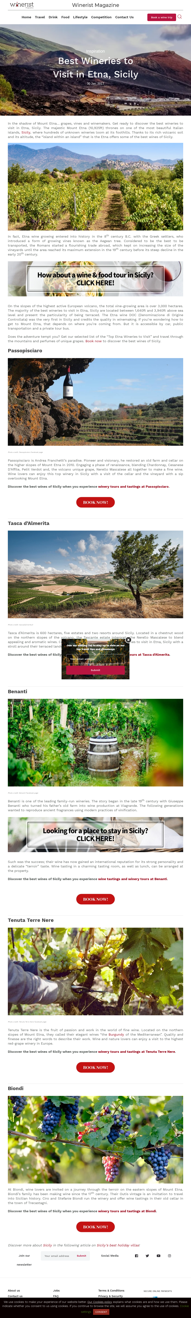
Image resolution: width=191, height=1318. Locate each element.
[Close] (128, 640)
